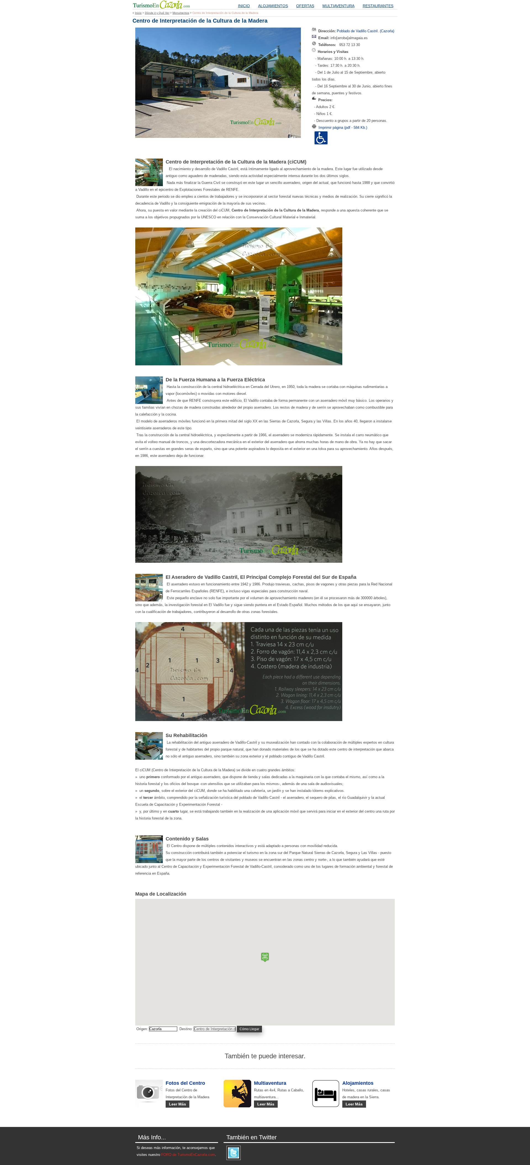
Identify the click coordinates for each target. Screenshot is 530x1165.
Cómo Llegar (249, 1029)
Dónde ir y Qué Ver (157, 12)
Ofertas (305, 6)
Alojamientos (273, 6)
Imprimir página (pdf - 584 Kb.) (343, 127)
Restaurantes (378, 6)
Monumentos (181, 12)
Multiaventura (338, 6)
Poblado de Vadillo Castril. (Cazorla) (365, 31)
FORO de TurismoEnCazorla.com (188, 1155)
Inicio (244, 6)
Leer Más (177, 1104)
